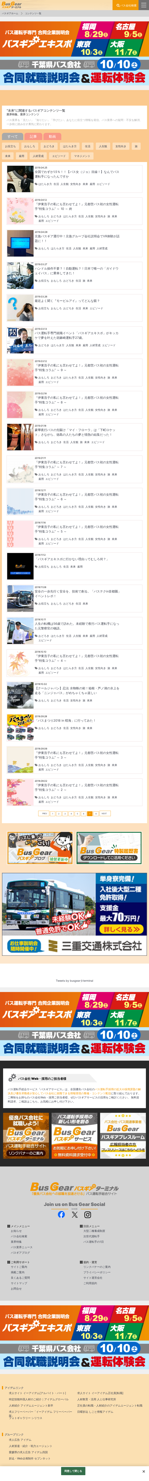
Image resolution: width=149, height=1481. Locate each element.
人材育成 (38, 156)
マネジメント (82, 156)
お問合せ (16, 1288)
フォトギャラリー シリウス (25, 1418)
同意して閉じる (73, 1470)
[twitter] (74, 1214)
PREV (44, 813)
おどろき (49, 146)
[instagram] (88, 1214)
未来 (7, 156)
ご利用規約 (90, 1283)
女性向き (120, 146)
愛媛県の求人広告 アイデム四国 (28, 1452)
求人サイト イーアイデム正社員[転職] (100, 1393)
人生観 (103, 146)
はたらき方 (70, 146)
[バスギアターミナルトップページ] (144, 1451)
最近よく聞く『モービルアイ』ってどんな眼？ (67, 301)
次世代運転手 (91, 1236)
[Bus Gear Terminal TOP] (144, 1463)
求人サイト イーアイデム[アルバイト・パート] (37, 1393)
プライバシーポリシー (97, 1272)
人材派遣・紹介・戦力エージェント (30, 1446)
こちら (33, 1101)
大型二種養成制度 (94, 1230)
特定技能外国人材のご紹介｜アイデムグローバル (39, 1399)
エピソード (59, 156)
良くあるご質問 (20, 1277)
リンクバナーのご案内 (97, 1266)
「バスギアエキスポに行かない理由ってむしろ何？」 (72, 559)
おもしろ (29, 146)
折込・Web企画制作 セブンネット (30, 1458)
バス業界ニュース (22, 1247)
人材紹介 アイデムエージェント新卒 (31, 1405)
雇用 (21, 156)
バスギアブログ (20, 1252)
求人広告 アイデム (20, 1439)
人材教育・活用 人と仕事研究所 (96, 1399)
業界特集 (16, 1241)
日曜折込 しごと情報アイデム (95, 1411)
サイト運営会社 (92, 1277)
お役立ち (10, 146)
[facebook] (61, 1214)
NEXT (104, 813)
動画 (52, 136)
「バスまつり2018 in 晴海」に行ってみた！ (65, 720)
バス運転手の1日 (93, 1241)
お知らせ (16, 1230)
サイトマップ (19, 1283)
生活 (87, 146)
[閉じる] (143, 1471)
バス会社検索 (128, 5)
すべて (12, 136)
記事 (33, 136)
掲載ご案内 (17, 1272)
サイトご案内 (19, 1266)
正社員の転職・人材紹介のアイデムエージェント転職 (109, 1405)
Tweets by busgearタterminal (74, 980)
